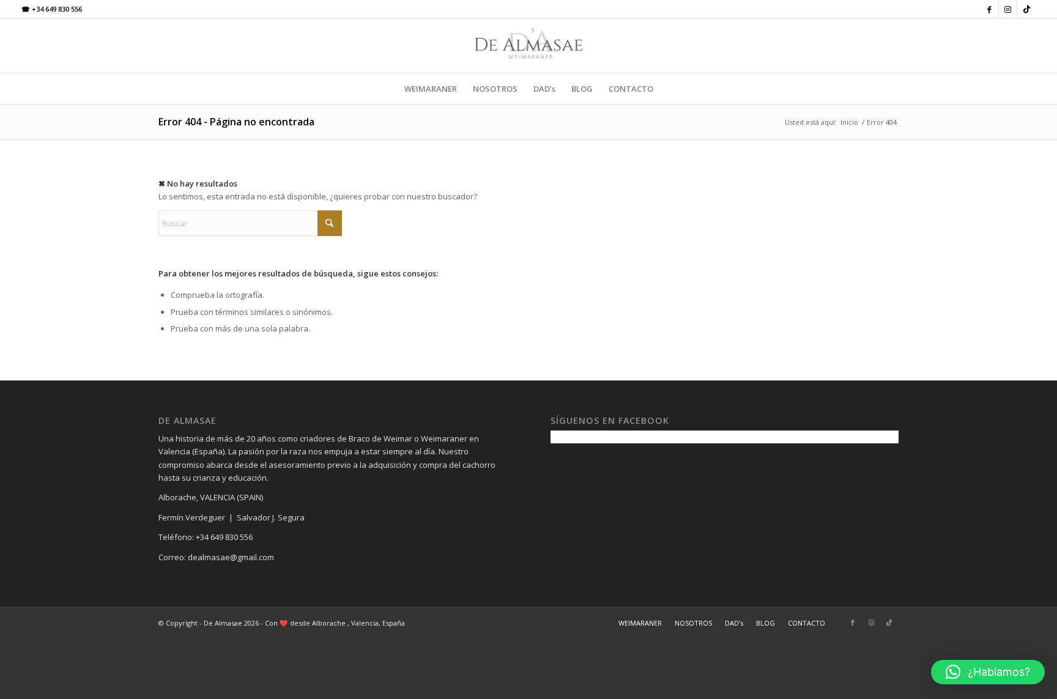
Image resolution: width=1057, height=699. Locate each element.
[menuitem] (430, 88)
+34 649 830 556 (51, 8)
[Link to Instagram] (1008, 9)
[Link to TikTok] (1026, 9)
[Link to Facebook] (989, 9)
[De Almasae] (528, 46)
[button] (988, 672)
